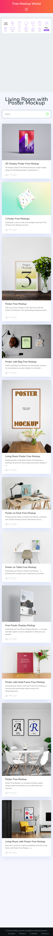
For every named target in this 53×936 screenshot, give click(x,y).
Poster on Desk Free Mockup (20, 513)
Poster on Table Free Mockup (20, 567)
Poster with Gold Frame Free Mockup (25, 682)
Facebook (11, 934)
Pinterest (22, 934)
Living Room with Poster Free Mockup (25, 841)
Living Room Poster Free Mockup (22, 456)
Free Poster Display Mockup (20, 625)
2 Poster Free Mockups (17, 218)
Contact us (45, 934)
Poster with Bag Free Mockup (21, 361)
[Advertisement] (26, 62)
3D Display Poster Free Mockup (22, 163)
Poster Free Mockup (15, 303)
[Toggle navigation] (26, 9)
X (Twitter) (33, 934)
